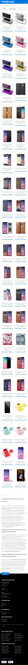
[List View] (25, 9)
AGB (2, 606)
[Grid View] (23, 9)
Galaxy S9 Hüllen (18, 651)
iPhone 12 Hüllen (18, 638)
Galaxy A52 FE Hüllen (5, 651)
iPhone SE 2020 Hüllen (19, 637)
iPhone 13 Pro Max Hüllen (6, 638)
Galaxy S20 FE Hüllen (5, 647)
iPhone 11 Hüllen (18, 640)
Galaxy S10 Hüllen (18, 647)
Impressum (3, 603)
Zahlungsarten (4, 613)
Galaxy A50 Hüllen (18, 649)
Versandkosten (4, 612)
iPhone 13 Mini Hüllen (19, 635)
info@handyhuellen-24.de (6, 593)
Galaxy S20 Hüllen (4, 652)
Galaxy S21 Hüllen (4, 646)
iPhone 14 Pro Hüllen (5, 635)
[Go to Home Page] (1, 5)
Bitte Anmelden (9, 31)
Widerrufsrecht (4, 621)
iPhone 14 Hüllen (4, 637)
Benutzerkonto (4, 619)
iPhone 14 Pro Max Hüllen (6, 633)
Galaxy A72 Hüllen (4, 649)
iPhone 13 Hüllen (18, 633)
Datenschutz (3, 604)
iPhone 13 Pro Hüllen (5, 640)
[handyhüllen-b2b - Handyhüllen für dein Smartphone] (7, 2)
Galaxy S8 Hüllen (18, 652)
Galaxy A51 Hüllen (18, 646)
